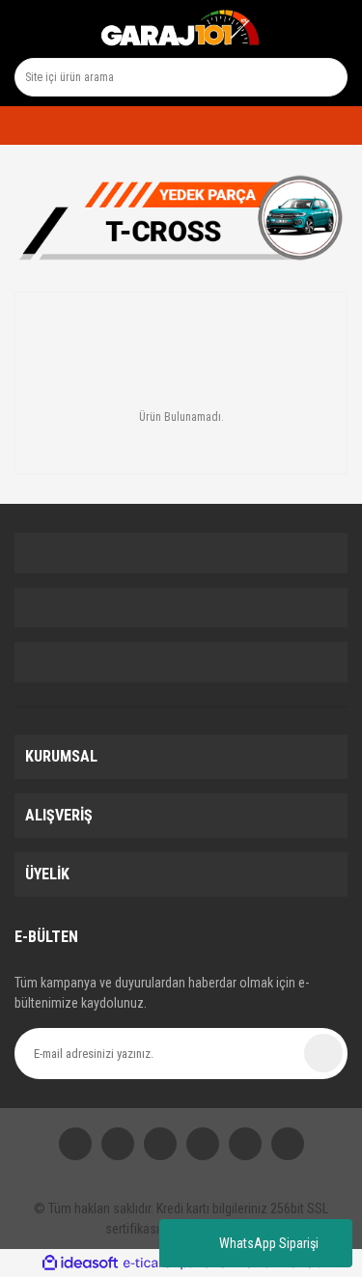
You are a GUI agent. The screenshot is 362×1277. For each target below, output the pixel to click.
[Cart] (325, 125)
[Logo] (180, 29)
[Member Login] (19, 125)
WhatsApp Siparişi (269, 1243)
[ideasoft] (80, 1263)
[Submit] (323, 1053)
